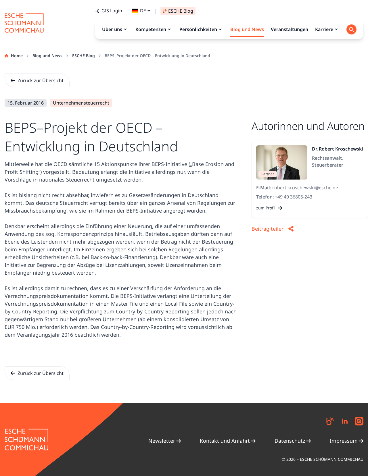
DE (143, 10)
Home (17, 55)
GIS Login (111, 10)
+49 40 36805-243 (293, 197)
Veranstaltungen (289, 29)
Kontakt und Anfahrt (225, 440)
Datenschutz (290, 440)
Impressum (344, 440)
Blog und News (47, 55)
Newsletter (161, 440)
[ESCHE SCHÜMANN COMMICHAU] (24, 23)
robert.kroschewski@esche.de (305, 187)
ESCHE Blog (83, 55)
